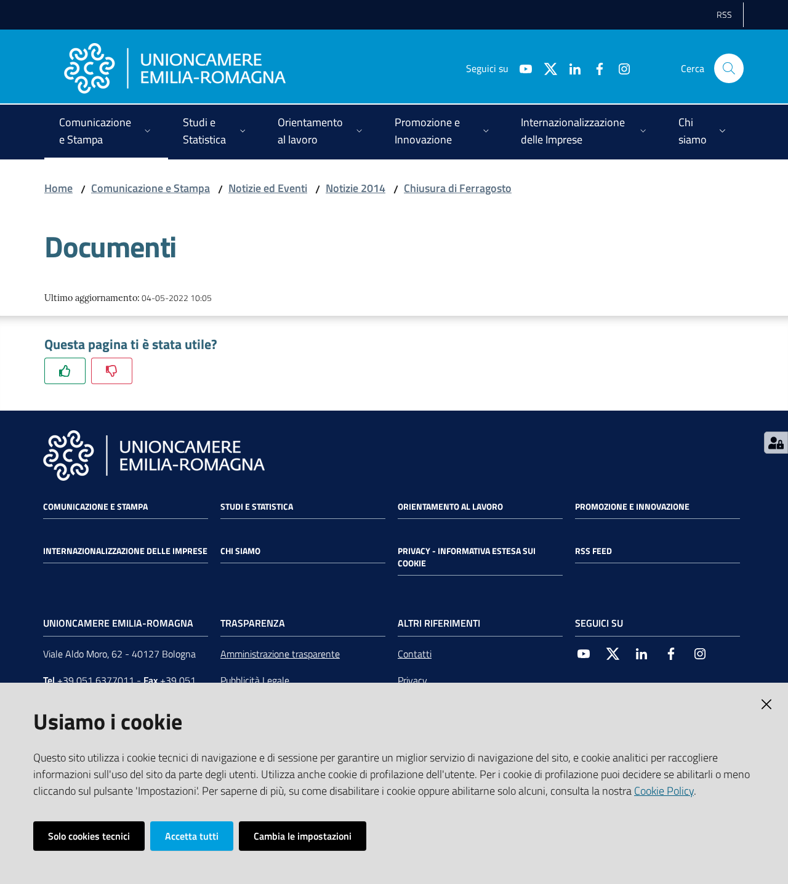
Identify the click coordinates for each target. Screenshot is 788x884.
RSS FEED (593, 551)
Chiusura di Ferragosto (458, 188)
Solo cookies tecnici (89, 836)
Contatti (415, 653)
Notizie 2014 (355, 188)
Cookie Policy (664, 790)
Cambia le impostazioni (303, 836)
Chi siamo (240, 551)
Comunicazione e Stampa (150, 188)
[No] (111, 371)
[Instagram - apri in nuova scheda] (619, 67)
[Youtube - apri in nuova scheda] (521, 67)
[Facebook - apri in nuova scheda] (594, 67)
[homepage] (175, 68)
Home (58, 188)
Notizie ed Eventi (267, 188)
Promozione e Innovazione (632, 506)
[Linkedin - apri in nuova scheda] (570, 67)
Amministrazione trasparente (280, 653)
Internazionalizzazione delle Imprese (125, 551)
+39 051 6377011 (95, 680)
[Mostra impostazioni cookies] (776, 443)
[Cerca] (729, 68)
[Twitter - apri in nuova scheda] (545, 67)
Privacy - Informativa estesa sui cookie (467, 557)
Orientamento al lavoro (450, 506)
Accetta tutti (192, 836)
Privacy (412, 680)
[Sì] (65, 371)
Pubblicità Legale (254, 680)
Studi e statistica (256, 506)
